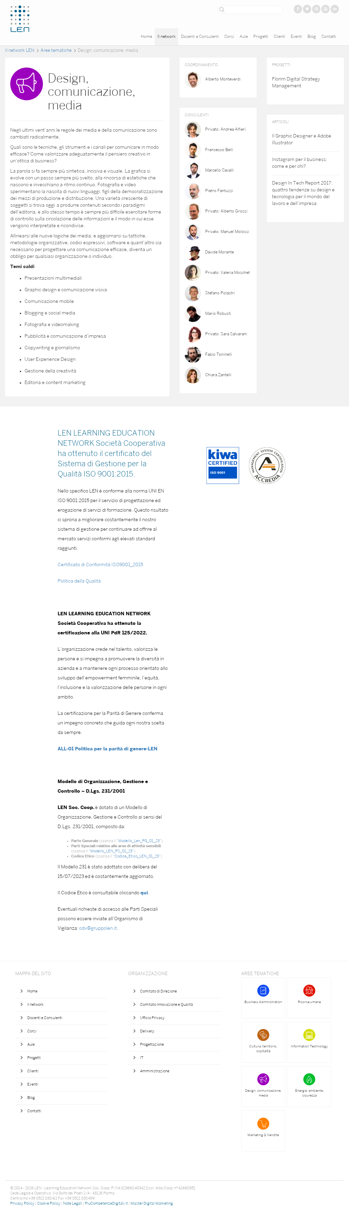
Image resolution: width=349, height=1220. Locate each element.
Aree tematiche (56, 50)
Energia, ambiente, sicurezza (309, 1093)
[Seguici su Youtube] (325, 9)
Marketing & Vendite (263, 1135)
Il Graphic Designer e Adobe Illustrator (301, 140)
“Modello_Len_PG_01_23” (139, 841)
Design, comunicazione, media (263, 1093)
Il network (166, 37)
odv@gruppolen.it (98, 928)
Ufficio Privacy (152, 1018)
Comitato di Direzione (158, 992)
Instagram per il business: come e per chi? (299, 163)
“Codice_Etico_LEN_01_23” (137, 856)
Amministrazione (154, 1071)
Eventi (296, 37)
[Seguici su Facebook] (298, 9)
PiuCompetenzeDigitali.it (106, 1204)
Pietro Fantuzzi (219, 191)
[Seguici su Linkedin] (335, 9)
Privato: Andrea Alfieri (225, 130)
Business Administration (263, 1002)
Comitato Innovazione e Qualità (166, 1005)
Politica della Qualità (79, 581)
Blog (311, 37)
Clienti (279, 37)
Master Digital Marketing (152, 1204)
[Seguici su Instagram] (316, 9)
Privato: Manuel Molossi (227, 232)
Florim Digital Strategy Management (296, 83)
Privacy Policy (22, 1204)
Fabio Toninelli (218, 355)
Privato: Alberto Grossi (226, 211)
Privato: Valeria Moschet (227, 273)
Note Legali (72, 1204)
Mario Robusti (218, 314)
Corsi (229, 37)
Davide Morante (219, 252)
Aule (244, 37)
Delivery (147, 1031)
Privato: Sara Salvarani (226, 334)
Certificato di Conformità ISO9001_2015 (100, 565)
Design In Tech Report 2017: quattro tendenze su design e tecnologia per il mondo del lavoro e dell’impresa (303, 193)
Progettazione (152, 1045)
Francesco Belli (219, 150)
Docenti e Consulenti (200, 37)
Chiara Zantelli (218, 375)
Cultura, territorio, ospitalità (263, 1049)
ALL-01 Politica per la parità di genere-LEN (107, 749)
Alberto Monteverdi (223, 79)
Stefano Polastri (220, 293)
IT (141, 1058)
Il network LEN (19, 50)
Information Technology (309, 1046)
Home (146, 37)
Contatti (328, 37)
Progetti (260, 37)
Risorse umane (309, 1002)
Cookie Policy (48, 1204)
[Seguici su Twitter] (307, 9)
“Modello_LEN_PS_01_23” (111, 851)
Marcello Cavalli (219, 170)
